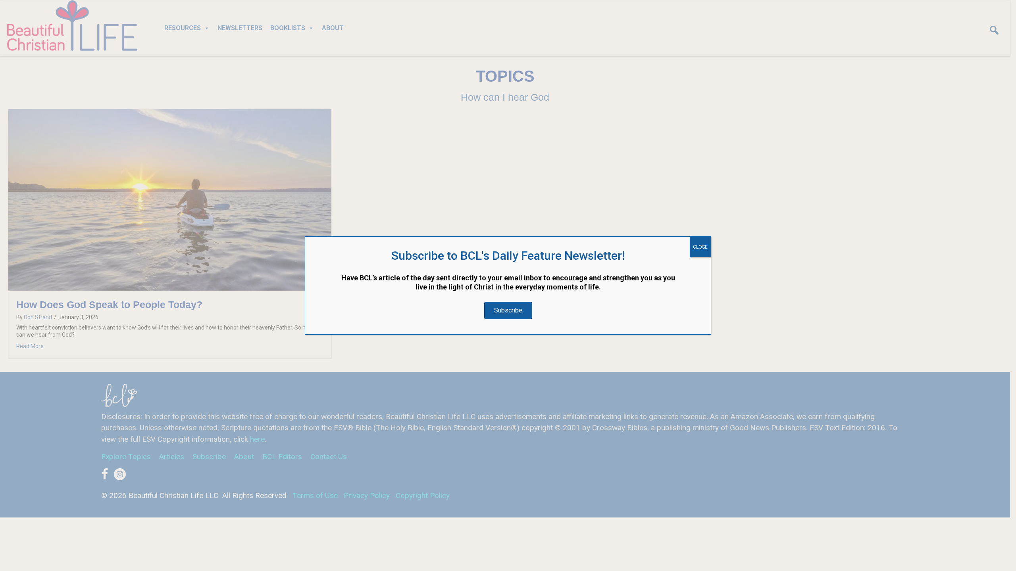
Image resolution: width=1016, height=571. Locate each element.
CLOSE (700, 247)
